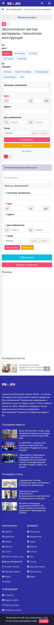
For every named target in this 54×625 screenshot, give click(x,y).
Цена (6, 96)
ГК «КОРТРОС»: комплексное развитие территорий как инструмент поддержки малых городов (33, 446)
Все (22, 77)
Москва (7, 71)
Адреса (7, 106)
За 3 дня (33, 53)
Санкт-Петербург (23, 71)
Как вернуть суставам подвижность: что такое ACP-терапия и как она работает (32, 367)
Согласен (43, 621)
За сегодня (20, 53)
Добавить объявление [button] (27, 264)
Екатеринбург (42, 71)
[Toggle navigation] (49, 3)
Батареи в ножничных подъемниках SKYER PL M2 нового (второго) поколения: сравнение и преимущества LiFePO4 (32, 508)
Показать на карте (27, 17)
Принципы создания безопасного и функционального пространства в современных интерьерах (34, 495)
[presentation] (7, 369)
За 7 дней (8, 58)
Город (7, 128)
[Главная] (3, 9)
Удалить (35, 133)
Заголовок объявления (15, 85)
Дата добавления (12, 117)
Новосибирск (10, 77)
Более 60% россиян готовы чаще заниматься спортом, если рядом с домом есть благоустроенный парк (34, 434)
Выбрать (44, 133)
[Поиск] (42, 3)
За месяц (21, 58)
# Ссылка (27, 151)
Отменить (27, 145)
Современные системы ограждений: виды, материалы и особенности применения (34, 482)
